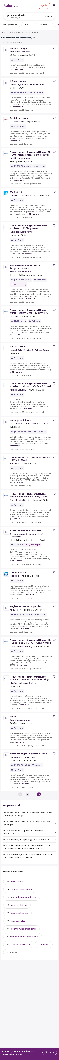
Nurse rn (45, 944)
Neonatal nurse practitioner (23, 897)
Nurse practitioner (18, 905)
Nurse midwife (17, 881)
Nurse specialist (17, 921)
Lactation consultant (20, 944)
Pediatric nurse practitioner (23, 928)
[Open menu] (54, 5)
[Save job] (54, 48)
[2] (39, 794)
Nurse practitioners (19, 913)
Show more (18, 69)
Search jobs (6, 32)
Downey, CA (18, 32)
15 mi (47, 16)
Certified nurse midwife (21, 889)
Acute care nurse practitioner (24, 936)
